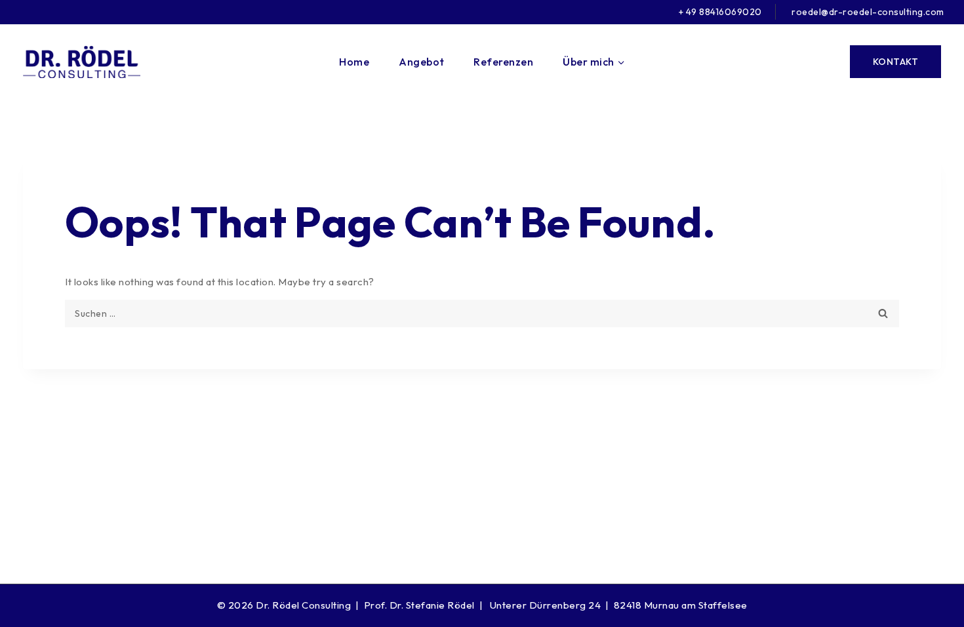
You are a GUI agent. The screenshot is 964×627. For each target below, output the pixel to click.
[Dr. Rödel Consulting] (81, 62)
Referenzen (503, 61)
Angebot (422, 61)
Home (354, 61)
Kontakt (896, 62)
